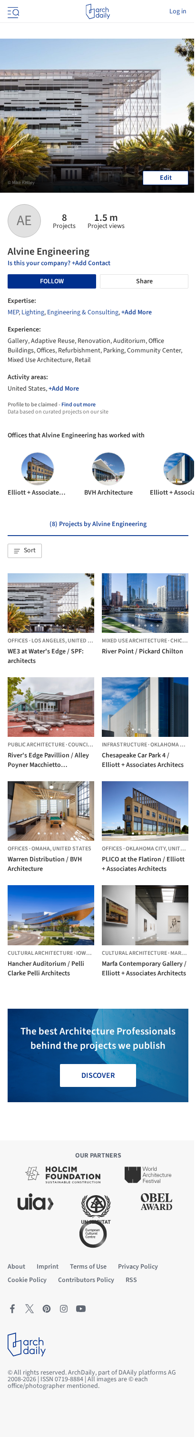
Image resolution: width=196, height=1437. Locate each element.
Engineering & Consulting (82, 312)
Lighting (32, 312)
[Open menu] (12, 11)
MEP (13, 312)
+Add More (136, 312)
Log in (177, 11)
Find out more (78, 405)
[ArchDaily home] (98, 11)
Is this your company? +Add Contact (59, 263)
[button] (25, 551)
